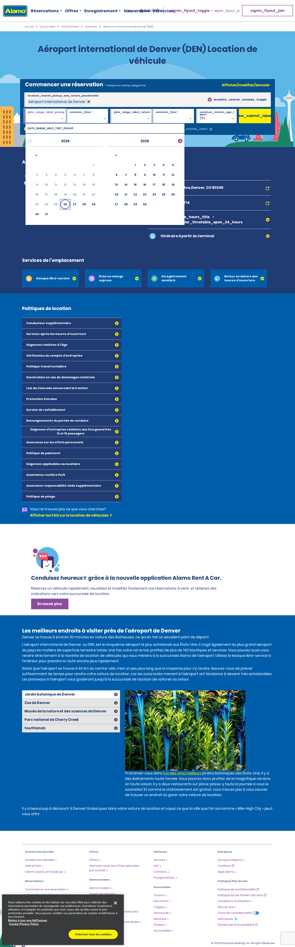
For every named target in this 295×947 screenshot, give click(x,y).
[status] (59, 102)
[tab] (50, 278)
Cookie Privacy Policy (24, 924)
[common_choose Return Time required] (173, 116)
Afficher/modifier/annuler (246, 85)
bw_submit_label (255, 115)
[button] (65, 204)
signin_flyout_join (267, 10)
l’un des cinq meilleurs (182, 773)
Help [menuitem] (129, 10)
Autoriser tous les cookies (93, 934)
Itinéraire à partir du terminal (187, 236)
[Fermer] (115, 902)
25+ (202, 118)
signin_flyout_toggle (190, 10)
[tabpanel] (199, 745)
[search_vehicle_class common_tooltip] (211, 129)
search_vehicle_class (190, 129)
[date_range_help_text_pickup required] (45, 116)
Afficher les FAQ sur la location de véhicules (69, 515)
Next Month (175, 140)
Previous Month (34, 140)
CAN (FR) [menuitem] (151, 10)
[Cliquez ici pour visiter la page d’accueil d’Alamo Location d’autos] (13, 11)
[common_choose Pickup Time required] (87, 116)
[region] (63, 919)
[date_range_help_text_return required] (131, 116)
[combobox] (147, 100)
